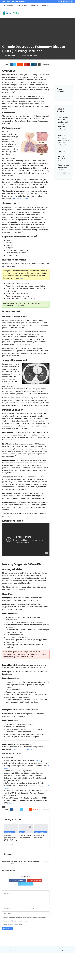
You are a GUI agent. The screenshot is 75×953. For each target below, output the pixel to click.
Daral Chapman (68, 950)
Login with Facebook (19, 880)
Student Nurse (22, 5)
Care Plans (34, 5)
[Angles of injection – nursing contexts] (26, 828)
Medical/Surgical (9, 832)
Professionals (8, 5)
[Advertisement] (51, 12)
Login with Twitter (27, 884)
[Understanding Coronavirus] (41, 828)
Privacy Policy (22, 1)
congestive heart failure (19, 198)
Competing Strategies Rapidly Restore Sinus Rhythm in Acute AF (64, 140)
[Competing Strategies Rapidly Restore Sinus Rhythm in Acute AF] (11, 828)
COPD (27, 807)
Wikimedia (28, 749)
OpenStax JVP (18, 749)
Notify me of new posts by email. (13, 924)
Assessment (13, 807)
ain (7, 807)
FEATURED (22, 832)
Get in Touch (14, 1)
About (8, 1)
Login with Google (36, 880)
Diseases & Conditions (40, 832)
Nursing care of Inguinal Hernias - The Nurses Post (20, 861)
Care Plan (21, 807)
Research (45, 5)
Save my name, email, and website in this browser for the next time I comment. (25, 917)
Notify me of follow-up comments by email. (16, 921)
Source (38, 761)
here (21, 278)
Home (3, 1)
